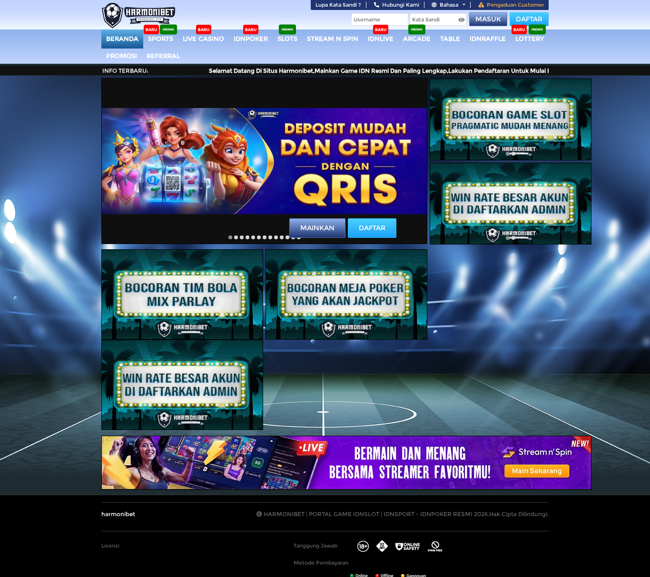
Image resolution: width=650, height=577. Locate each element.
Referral (163, 55)
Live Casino (203, 38)
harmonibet (118, 514)
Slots (287, 38)
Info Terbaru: (125, 70)
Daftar (529, 19)
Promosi (121, 55)
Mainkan (317, 228)
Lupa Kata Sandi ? (338, 4)
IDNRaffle (488, 38)
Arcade (417, 38)
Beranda (122, 38)
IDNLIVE (381, 38)
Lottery (529, 38)
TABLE (450, 38)
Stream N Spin (332, 38)
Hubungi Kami (400, 4)
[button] (230, 237)
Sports (160, 38)
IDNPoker (251, 38)
